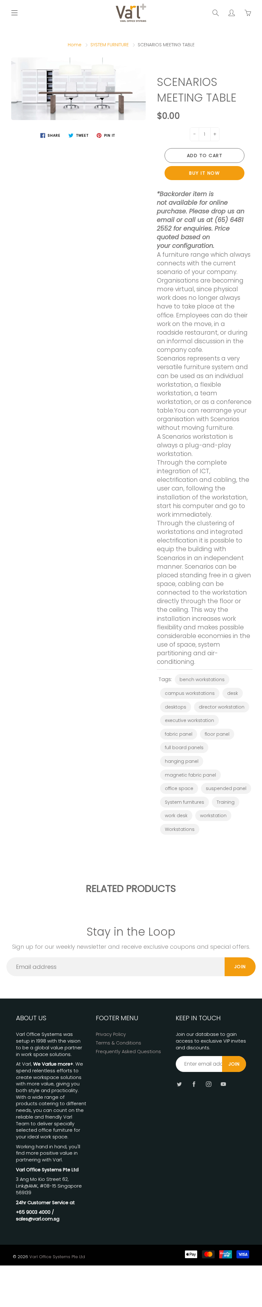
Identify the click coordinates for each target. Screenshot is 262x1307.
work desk (176, 815)
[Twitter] (179, 1084)
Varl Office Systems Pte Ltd (57, 1257)
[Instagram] (208, 1084)
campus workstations (190, 693)
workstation (213, 815)
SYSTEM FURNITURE (109, 45)
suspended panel (226, 788)
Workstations (180, 829)
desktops (175, 707)
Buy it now (204, 173)
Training (226, 802)
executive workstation (189, 720)
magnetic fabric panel (190, 775)
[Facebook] (193, 1084)
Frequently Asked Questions (128, 1051)
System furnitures (184, 802)
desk (232, 693)
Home (74, 45)
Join (240, 966)
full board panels (184, 747)
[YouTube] (223, 1084)
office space (179, 788)
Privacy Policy (111, 1034)
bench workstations (202, 679)
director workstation (221, 707)
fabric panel (178, 734)
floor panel (217, 734)
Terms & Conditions (118, 1043)
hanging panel (181, 761)
